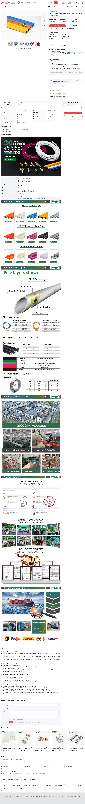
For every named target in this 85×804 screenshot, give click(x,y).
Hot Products (12, 794)
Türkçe (67, 796)
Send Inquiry (57, 25)
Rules (83, 6)
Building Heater (17, 8)
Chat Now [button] (76, 25)
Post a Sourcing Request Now (35, 722)
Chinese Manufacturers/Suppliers (27, 794)
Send (11, 722)
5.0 (68, 104)
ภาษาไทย (62, 796)
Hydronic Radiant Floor (32, 779)
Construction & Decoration (9, 8)
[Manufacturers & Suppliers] (8, 2)
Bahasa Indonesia (77, 796)
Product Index (64, 794)
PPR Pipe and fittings (5, 761)
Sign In (51, 96)
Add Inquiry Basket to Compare (24, 48)
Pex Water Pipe (78, 785)
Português (22, 796)
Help (61, 6)
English (13, 796)
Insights (74, 794)
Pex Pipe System (48, 785)
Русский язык (31, 796)
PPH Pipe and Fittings (46, 766)
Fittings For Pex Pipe (69, 785)
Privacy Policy (61, 799)
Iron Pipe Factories (27, 785)
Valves (23, 764)
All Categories (5, 6)
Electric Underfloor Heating (20, 779)
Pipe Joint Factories (6, 785)
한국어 (52, 796)
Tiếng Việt (71, 796)
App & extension (68, 6)
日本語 (56, 796)
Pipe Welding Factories (37, 785)
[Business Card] (82, 107)
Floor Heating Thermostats (7, 779)
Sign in (82, 3)
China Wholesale (37, 794)
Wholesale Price (44, 794)
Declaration (55, 799)
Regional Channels (57, 794)
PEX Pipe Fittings (66, 761)
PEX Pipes (44, 761)
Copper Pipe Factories (17, 785)
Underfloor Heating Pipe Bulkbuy (17, 788)
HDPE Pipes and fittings (67, 766)
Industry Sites (50, 794)
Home (2, 8)
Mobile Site (69, 794)
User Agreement (49, 799)
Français (26, 796)
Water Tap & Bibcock (5, 766)
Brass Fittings (4, 764)
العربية (49, 796)
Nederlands (45, 796)
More (2, 790)
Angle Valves (65, 764)
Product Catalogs (18, 759)
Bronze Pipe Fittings (26, 766)
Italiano (36, 796)
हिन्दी (59, 796)
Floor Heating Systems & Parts (26, 8)
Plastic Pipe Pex (5, 788)
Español (17, 796)
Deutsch (40, 796)
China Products (18, 794)
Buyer (55, 6)
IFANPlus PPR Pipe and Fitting (28, 761)
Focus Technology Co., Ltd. (34, 799)
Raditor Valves (45, 764)
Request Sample (71, 28)
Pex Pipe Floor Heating (58, 785)
